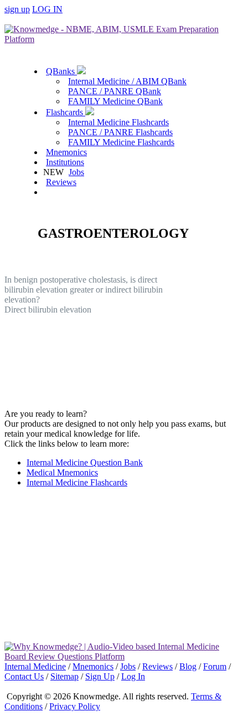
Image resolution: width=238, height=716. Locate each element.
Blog (187, 666)
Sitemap (64, 676)
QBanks (61, 71)
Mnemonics (66, 152)
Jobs (76, 172)
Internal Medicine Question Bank (85, 462)
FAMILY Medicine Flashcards (121, 142)
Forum (214, 666)
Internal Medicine (35, 666)
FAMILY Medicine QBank (115, 101)
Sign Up (100, 676)
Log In (133, 676)
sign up (17, 9)
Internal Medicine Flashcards (118, 122)
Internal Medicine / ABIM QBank (127, 81)
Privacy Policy (74, 706)
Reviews (61, 182)
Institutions (65, 162)
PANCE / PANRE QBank (114, 91)
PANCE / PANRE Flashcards (120, 132)
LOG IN (47, 9)
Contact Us (24, 676)
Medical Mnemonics (62, 472)
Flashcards (65, 112)
